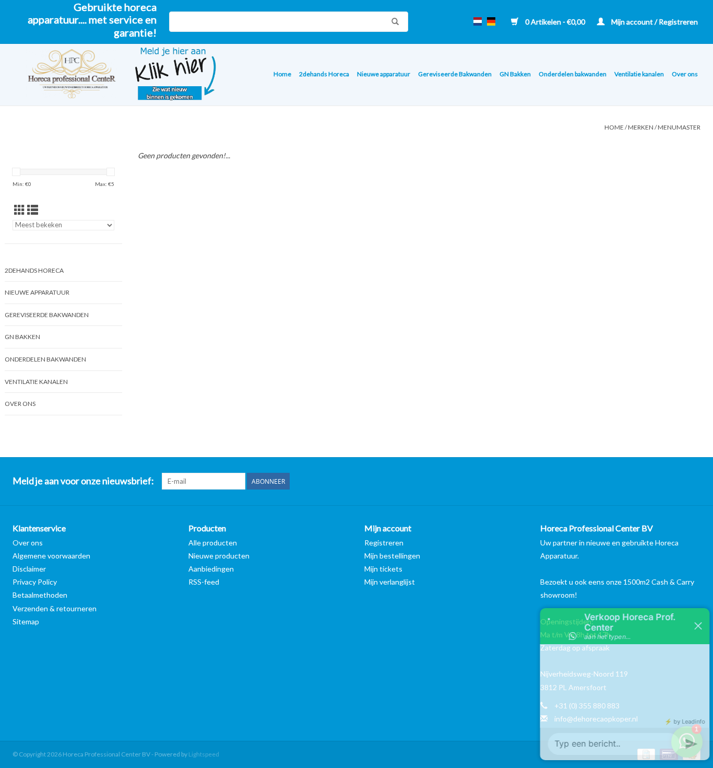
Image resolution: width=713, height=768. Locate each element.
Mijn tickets (383, 568)
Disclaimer (29, 568)
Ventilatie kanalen (639, 74)
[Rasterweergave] (19, 209)
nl (477, 21)
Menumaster (679, 127)
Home (282, 74)
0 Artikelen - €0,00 (555, 21)
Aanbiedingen (211, 568)
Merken (640, 127)
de (491, 21)
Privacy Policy (35, 581)
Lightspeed (203, 754)
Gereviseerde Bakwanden (455, 74)
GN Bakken (515, 74)
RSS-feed (203, 581)
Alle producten (212, 542)
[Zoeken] (392, 21)
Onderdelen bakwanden (573, 74)
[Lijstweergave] (32, 209)
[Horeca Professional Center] (65, 75)
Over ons (685, 74)
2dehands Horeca (324, 74)
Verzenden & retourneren (55, 608)
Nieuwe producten (218, 555)
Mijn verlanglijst (389, 581)
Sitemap (26, 621)
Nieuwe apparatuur (383, 74)
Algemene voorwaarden (51, 555)
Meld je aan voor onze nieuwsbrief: (83, 480)
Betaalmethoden (40, 594)
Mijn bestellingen (392, 555)
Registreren (383, 542)
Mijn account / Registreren (654, 21)
